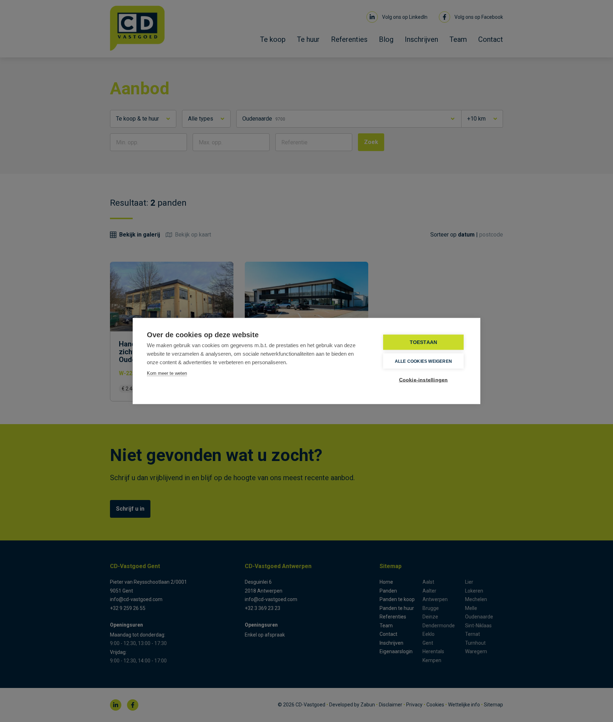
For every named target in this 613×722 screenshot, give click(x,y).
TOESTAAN (423, 342)
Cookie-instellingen (423, 380)
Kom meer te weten (167, 373)
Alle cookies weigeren (423, 361)
